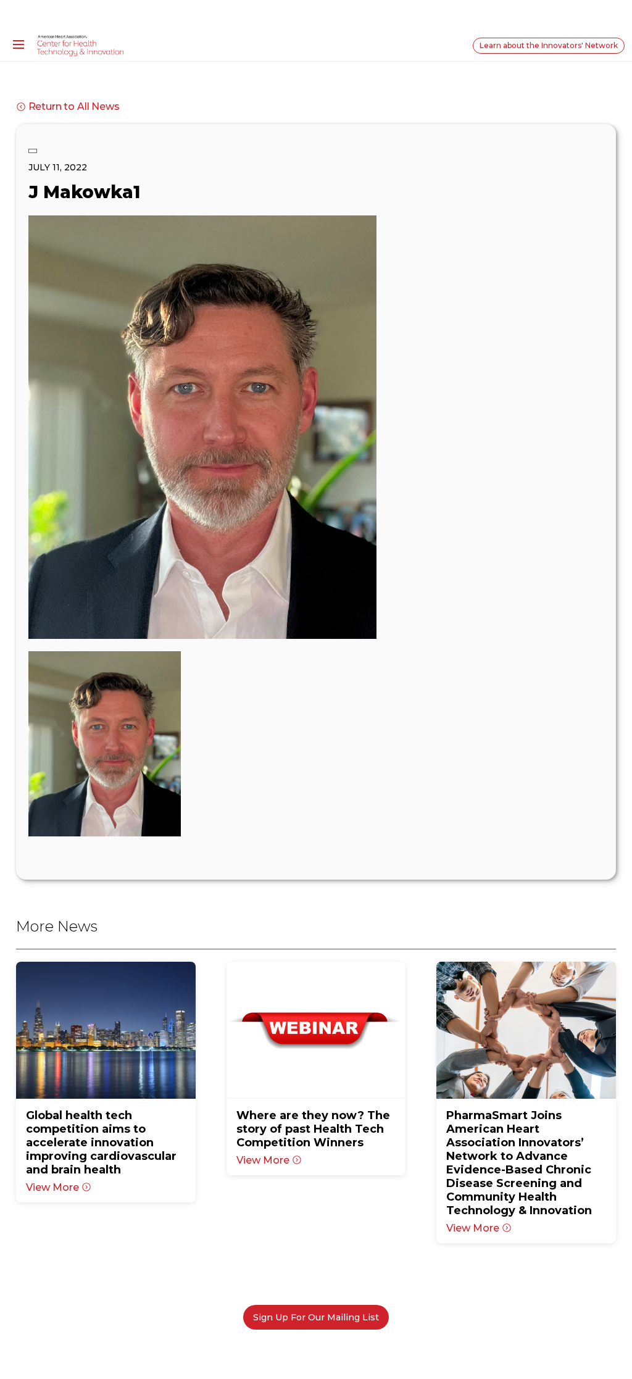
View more (52, 1187)
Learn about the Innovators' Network (549, 45)
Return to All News (74, 106)
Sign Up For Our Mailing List (316, 1317)
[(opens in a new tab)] (106, 1030)
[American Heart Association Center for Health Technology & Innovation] (80, 45)
